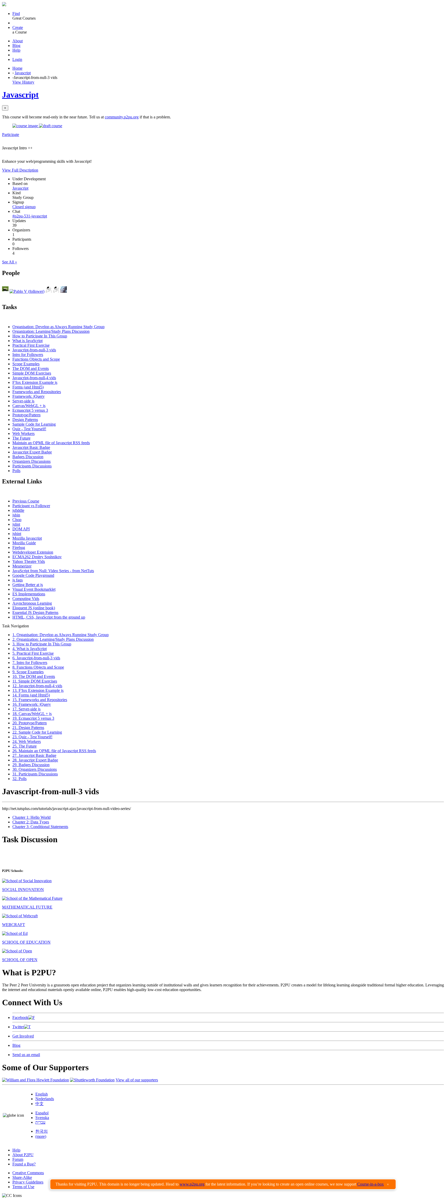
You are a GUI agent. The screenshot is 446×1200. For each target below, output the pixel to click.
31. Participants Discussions (35, 774)
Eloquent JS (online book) (33, 608)
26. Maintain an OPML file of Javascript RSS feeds (54, 751)
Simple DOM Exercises (31, 373)
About (17, 41)
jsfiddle (18, 510)
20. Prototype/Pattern (29, 723)
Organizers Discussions (31, 461)
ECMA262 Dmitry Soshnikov (37, 557)
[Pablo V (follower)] (27, 291)
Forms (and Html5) (28, 387)
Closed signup (24, 207)
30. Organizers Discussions (34, 769)
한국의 (41, 1131)
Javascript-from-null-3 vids (34, 350)
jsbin (16, 515)
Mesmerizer (21, 566)
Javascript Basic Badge (31, 447)
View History (23, 82)
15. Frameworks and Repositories (39, 700)
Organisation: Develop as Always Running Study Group (58, 327)
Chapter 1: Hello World (31, 817)
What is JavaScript (27, 340)
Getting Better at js (27, 584)
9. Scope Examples (28, 672)
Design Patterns (25, 419)
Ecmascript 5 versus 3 (30, 410)
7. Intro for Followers (29, 662)
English (41, 1094)
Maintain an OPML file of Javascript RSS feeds (51, 443)
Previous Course (25, 501)
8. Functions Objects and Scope (38, 667)
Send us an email (26, 1054)
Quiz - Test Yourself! (29, 429)
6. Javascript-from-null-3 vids (36, 658)
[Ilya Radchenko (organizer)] (5, 291)
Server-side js (23, 401)
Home (17, 68)
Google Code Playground (33, 575)
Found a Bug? (24, 1164)
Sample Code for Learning (34, 424)
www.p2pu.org (192, 1184)
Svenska (42, 1117)
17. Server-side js (26, 709)
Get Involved (23, 1036)
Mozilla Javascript (27, 538)
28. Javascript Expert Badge (35, 760)
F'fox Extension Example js (34, 382)
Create (17, 27)
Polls (16, 470)
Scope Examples (25, 364)
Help (16, 50)
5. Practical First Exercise (33, 653)
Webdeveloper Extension (32, 552)
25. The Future (24, 746)
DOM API (21, 529)
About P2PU (23, 1155)
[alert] (223, 1184)
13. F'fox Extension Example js (37, 690)
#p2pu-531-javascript (29, 216)
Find (16, 13)
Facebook (20, 1017)
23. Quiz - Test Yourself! (32, 737)
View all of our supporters (137, 1080)
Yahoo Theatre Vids (28, 561)
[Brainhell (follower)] (63, 291)
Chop (16, 519)
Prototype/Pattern (26, 415)
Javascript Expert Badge (32, 452)
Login (17, 59)
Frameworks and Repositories (36, 392)
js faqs (17, 580)
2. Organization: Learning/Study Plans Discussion (53, 639)
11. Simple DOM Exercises (34, 681)
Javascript (23, 73)
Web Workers (23, 433)
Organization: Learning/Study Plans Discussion (51, 331)
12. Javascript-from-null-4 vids (37, 686)
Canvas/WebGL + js (28, 405)
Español (42, 1113)
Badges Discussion (27, 457)
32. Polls (19, 778)
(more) (40, 1136)
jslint (16, 524)
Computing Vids (25, 598)
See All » (9, 262)
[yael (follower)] (56, 291)
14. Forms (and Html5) (31, 695)
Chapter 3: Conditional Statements (40, 826)
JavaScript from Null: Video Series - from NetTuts (53, 571)
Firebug (18, 547)
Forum (17, 1159)
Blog (16, 45)
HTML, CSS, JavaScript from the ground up (48, 617)
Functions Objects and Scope (36, 359)
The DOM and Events (30, 368)
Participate (10, 134)
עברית (40, 1122)
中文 (39, 1103)
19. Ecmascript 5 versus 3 (33, 718)
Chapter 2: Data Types (30, 822)
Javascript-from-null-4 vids (34, 378)
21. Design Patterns (28, 727)
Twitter (18, 1027)
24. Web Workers (26, 741)
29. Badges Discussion (31, 765)
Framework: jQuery (28, 396)
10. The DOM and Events (33, 676)
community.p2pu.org (122, 117)
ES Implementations (28, 594)
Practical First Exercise (31, 345)
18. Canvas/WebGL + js (32, 713)
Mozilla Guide (24, 543)
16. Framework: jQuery (31, 704)
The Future (21, 438)
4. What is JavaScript (29, 648)
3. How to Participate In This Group (41, 644)
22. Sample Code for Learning (37, 732)
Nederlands (44, 1099)
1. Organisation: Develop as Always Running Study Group (60, 635)
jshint (16, 533)
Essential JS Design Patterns (35, 612)
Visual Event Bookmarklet (33, 589)
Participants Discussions (32, 466)
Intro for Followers (27, 354)
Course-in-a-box (370, 1184)
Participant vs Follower (31, 506)
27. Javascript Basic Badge (34, 755)
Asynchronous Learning (32, 603)
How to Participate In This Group (39, 336)
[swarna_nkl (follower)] (48, 291)
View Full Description (20, 170)
